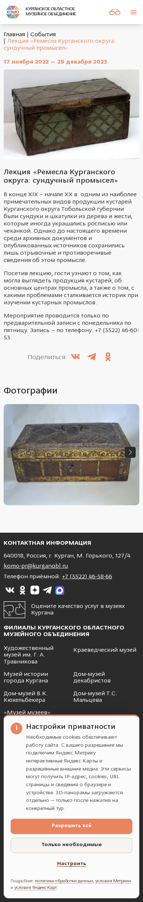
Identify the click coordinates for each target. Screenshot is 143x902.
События (43, 35)
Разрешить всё (72, 826)
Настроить (71, 864)
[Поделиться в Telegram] (92, 357)
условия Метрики (113, 881)
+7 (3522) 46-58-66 (87, 577)
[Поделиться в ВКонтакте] (75, 357)
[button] (130, 452)
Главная (14, 35)
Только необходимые (71, 845)
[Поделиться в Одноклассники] (108, 357)
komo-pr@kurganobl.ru (36, 566)
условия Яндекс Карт (35, 888)
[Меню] (133, 12)
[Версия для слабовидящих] (115, 12)
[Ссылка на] (10, 590)
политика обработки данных (64, 881)
